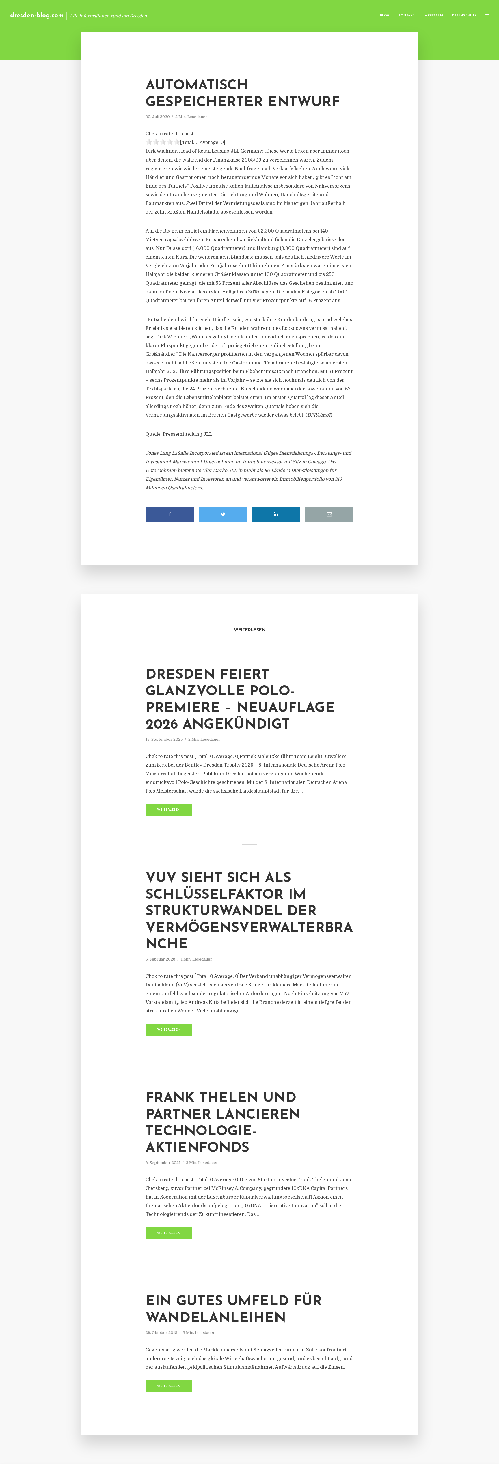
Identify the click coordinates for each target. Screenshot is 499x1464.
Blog (385, 15)
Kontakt (406, 15)
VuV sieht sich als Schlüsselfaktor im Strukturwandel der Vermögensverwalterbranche (249, 912)
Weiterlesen (168, 810)
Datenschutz (464, 15)
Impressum (433, 15)
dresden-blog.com (37, 16)
